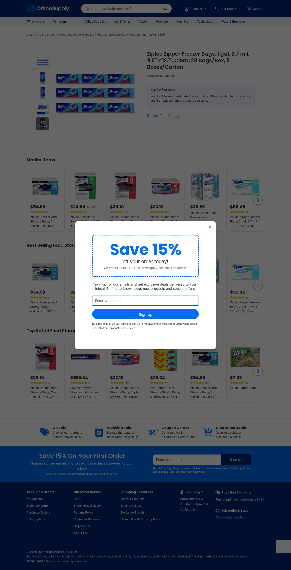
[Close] (210, 227)
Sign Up (145, 314)
